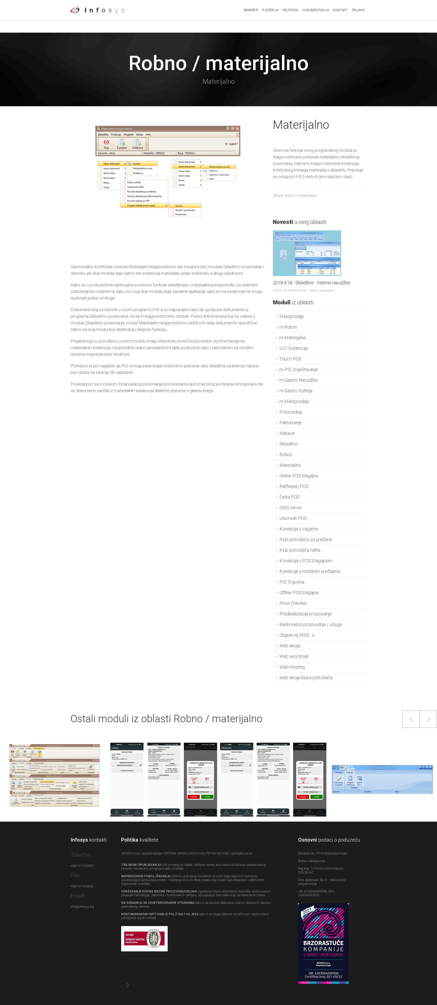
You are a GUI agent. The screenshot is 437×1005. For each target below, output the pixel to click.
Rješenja (270, 10)
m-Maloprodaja (294, 401)
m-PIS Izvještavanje (298, 369)
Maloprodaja (291, 316)
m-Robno (288, 327)
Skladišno (288, 443)
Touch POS (290, 358)
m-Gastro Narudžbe (298, 380)
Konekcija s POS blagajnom (305, 560)
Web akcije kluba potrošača (306, 677)
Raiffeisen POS (294, 486)
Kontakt (340, 10)
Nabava (286, 433)
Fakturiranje (290, 422)
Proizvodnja (290, 412)
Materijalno (290, 465)
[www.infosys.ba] (75, 15)
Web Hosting (292, 667)
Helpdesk (290, 10)
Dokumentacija (315, 10)
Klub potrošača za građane (305, 539)
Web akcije (289, 645)
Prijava (358, 10)
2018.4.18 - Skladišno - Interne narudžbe (311, 282)
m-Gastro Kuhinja (295, 390)
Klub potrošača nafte (299, 550)
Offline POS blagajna (298, 592)
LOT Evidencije (293, 348)
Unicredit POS (293, 518)
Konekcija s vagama (298, 528)
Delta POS (289, 497)
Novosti (251, 10)
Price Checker (293, 603)
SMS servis (290, 507)
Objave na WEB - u (296, 635)
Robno (285, 454)
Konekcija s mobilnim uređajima (309, 571)
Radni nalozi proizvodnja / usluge (310, 624)
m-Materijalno (292, 337)
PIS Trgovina (291, 582)
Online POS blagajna (298, 475)
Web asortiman (294, 656)
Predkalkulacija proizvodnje (305, 613)
